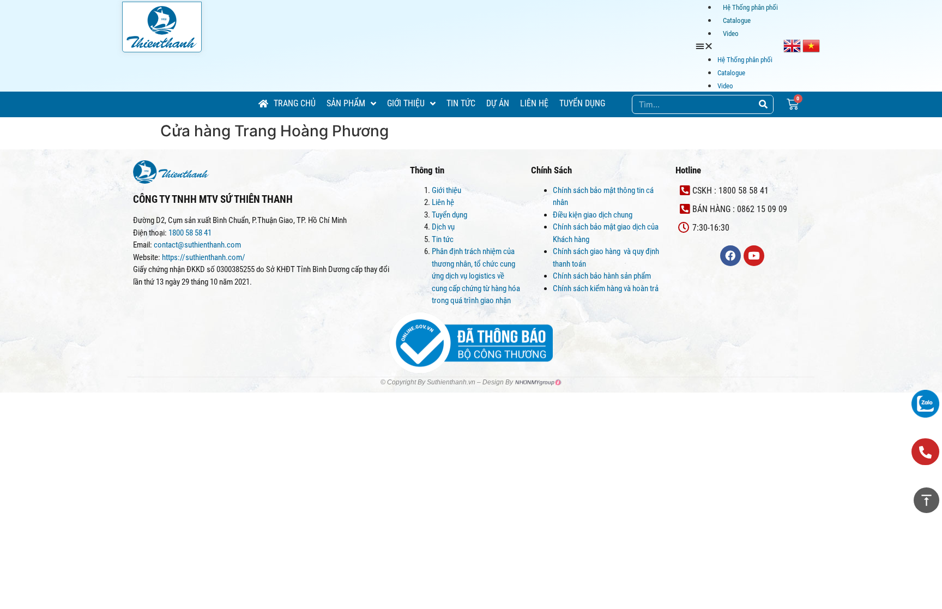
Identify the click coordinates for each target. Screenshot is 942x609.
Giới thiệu (446, 190)
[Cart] (793, 104)
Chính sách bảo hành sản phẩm (603, 276)
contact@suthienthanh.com (196, 245)
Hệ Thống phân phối (750, 7)
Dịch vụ (443, 227)
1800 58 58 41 (190, 233)
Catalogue (737, 20)
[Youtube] (754, 255)
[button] (739, 45)
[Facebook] (730, 255)
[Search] (763, 104)
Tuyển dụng (449, 215)
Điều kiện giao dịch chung (592, 215)
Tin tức (443, 239)
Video (731, 33)
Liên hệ (443, 202)
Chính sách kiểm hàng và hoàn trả (606, 288)
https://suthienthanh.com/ (203, 257)
